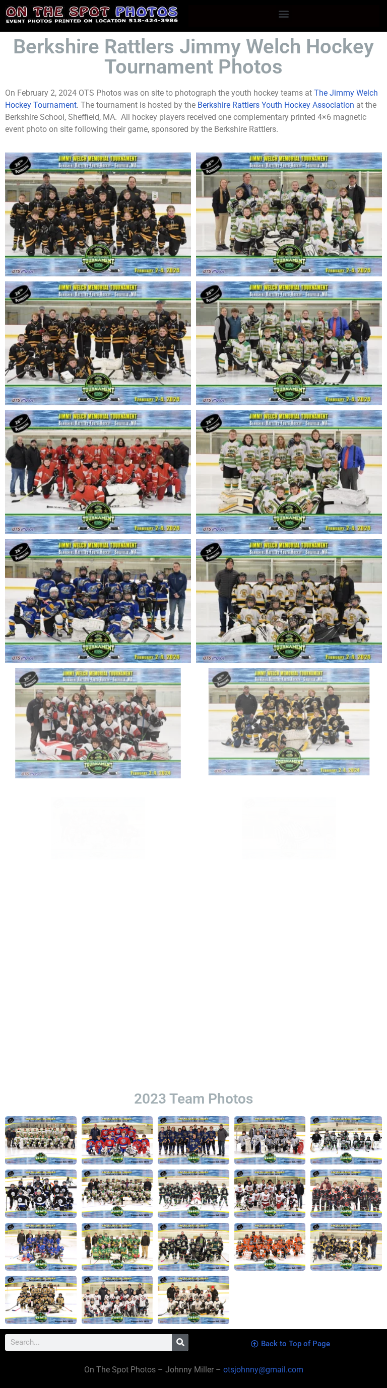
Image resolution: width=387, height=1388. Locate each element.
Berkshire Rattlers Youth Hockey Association (276, 105)
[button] (284, 13)
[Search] (180, 1342)
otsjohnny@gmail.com (262, 1369)
